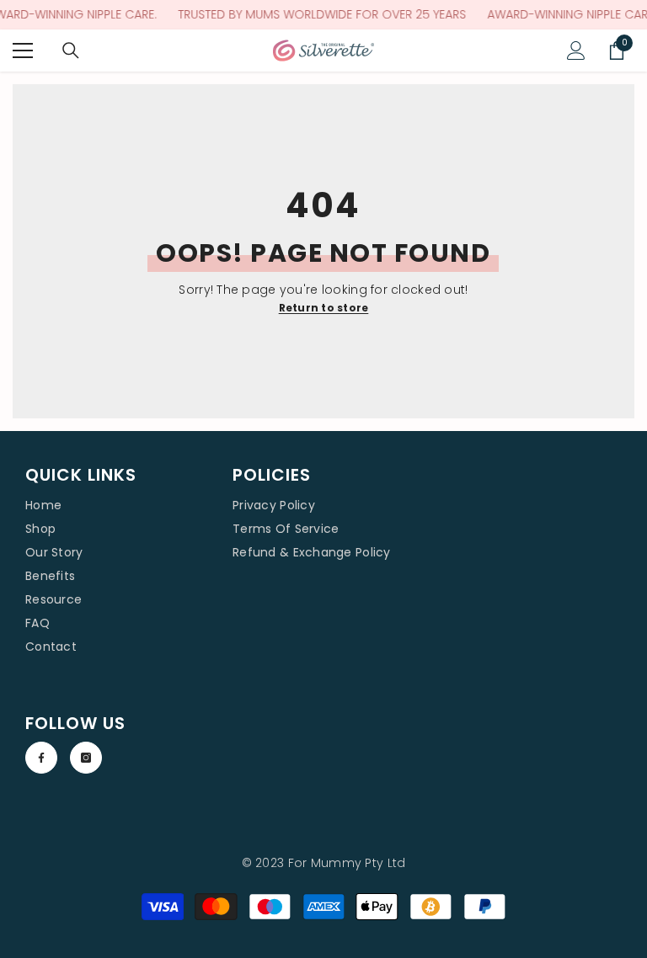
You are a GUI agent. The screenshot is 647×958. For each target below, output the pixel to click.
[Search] (71, 50)
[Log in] (576, 50)
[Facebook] (41, 758)
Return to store (324, 308)
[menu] (23, 50)
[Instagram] (86, 758)
